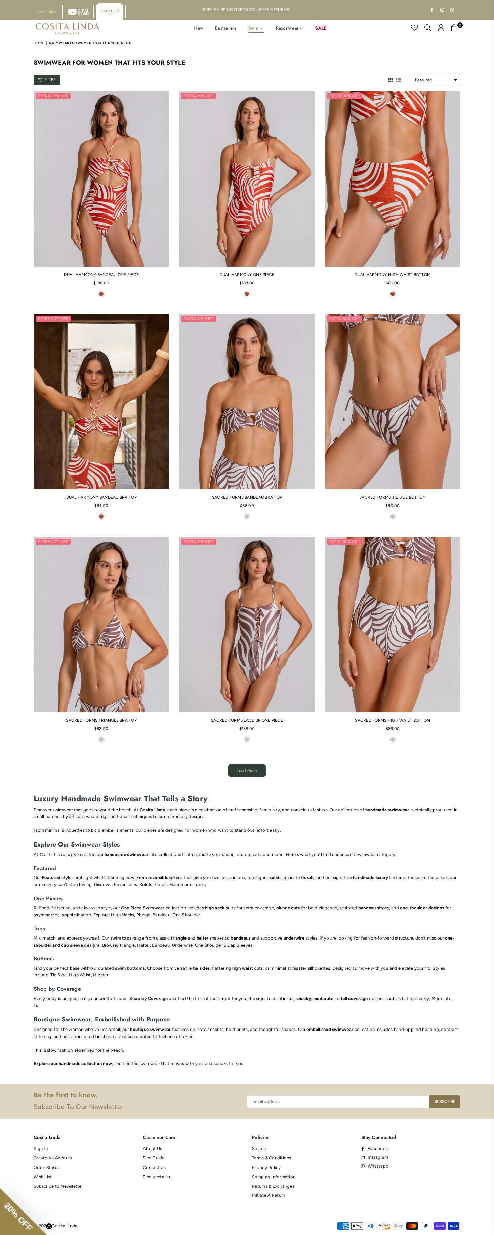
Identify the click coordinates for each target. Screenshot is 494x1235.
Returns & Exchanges (273, 1186)
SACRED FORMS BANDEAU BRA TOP (247, 497)
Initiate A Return (268, 1195)
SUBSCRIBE (445, 1101)
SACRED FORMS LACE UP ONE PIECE (247, 720)
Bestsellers (226, 28)
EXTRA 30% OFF (53, 96)
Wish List (43, 1176)
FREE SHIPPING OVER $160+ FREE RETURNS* (247, 9)
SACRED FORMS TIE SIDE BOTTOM (392, 497)
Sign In (41, 1148)
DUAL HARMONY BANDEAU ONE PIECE (101, 274)
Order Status (46, 1167)
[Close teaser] (49, 1226)
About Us (152, 1148)
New (198, 28)
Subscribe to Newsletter (58, 1186)
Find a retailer (156, 1176)
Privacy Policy (266, 1167)
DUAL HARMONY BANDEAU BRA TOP (101, 497)
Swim (254, 28)
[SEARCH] (427, 29)
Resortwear (288, 28)
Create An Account (53, 1157)
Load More (247, 770)
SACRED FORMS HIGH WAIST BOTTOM (392, 720)
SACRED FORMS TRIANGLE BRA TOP (101, 720)
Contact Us (154, 1167)
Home (39, 43)
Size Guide (154, 1157)
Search (259, 1148)
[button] (23, 1211)
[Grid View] (390, 79)
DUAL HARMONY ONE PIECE (247, 274)
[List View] (398, 79)
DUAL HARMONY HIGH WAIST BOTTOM (392, 274)
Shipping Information (273, 1176)
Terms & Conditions (271, 1157)
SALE (321, 28)
